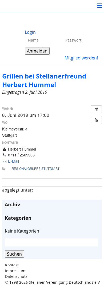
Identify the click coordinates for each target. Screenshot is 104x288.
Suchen (14, 254)
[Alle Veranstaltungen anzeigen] (96, 109)
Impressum (15, 270)
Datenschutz (16, 276)
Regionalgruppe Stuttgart (35, 168)
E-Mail (13, 161)
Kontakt (12, 264)
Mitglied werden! (81, 58)
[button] (96, 120)
